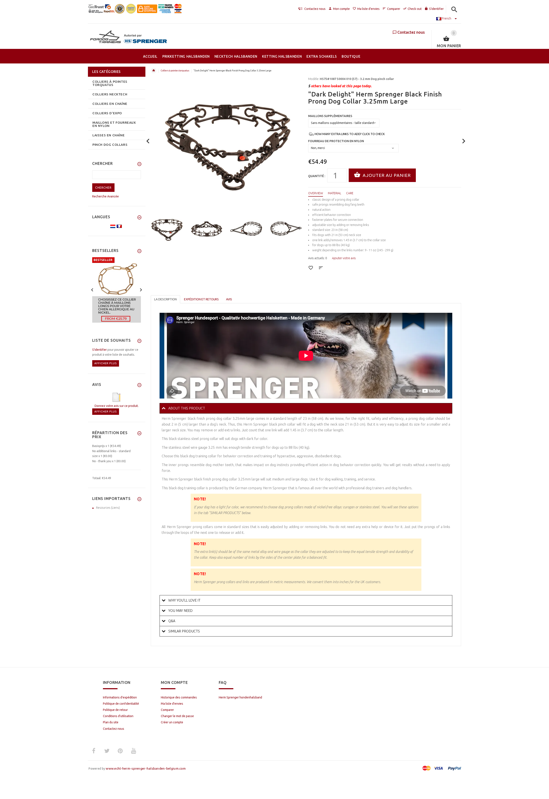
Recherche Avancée (105, 196)
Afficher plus (105, 363)
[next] (464, 141)
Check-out (415, 9)
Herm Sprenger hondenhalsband (240, 697)
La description (165, 299)
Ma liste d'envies (368, 9)
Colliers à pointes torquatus (175, 70)
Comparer (393, 9)
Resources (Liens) (108, 507)
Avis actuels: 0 (317, 258)
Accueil (153, 70)
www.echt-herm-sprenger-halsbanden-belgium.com (146, 768)
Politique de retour (115, 710)
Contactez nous (411, 32)
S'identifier (436, 9)
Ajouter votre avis (344, 258)
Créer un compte (172, 722)
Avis (229, 299)
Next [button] (299, 228)
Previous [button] (155, 228)
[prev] (148, 141)
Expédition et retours (201, 299)
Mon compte (341, 9)
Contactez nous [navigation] (315, 9)
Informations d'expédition (120, 697)
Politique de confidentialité (121, 703)
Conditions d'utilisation (118, 716)
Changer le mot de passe (177, 716)
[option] (168, 228)
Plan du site (110, 722)
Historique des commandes (179, 697)
